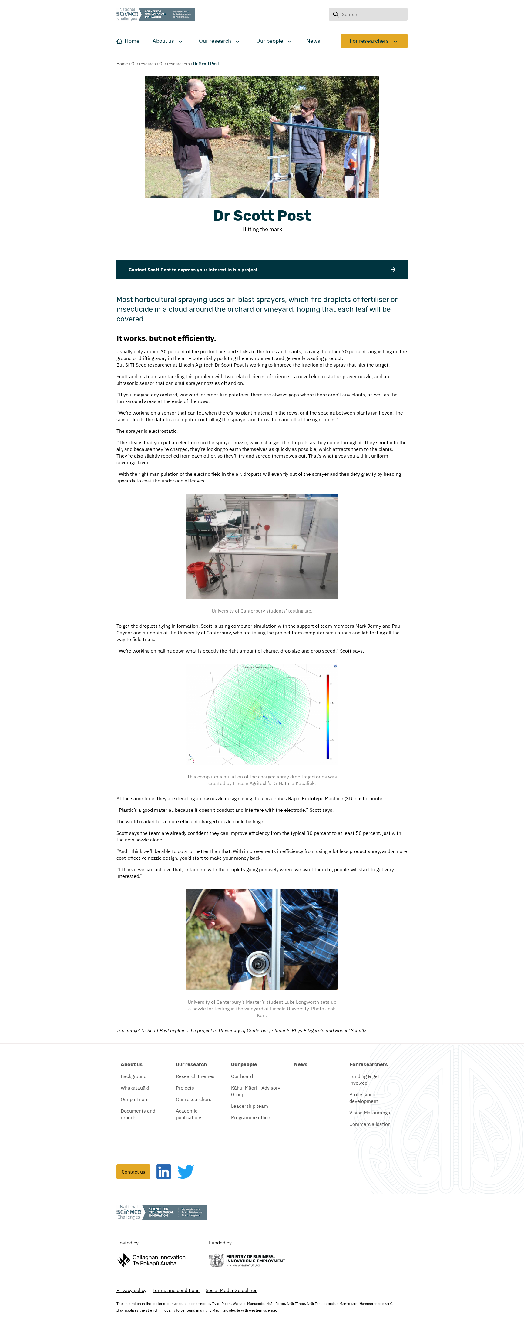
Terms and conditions (176, 1290)
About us (163, 40)
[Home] (155, 15)
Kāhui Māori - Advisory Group (255, 1091)
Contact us (133, 1172)
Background (133, 1076)
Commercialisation (370, 1124)
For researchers (369, 40)
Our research (215, 40)
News (300, 1064)
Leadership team (249, 1106)
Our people (269, 40)
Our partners (135, 1099)
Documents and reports (138, 1114)
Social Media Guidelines (231, 1290)
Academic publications (189, 1114)
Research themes (195, 1076)
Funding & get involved (364, 1079)
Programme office (250, 1117)
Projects (185, 1088)
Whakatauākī (135, 1088)
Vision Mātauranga (369, 1113)
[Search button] (335, 14)
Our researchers (174, 63)
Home (122, 63)
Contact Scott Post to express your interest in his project (193, 270)
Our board (242, 1076)
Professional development (363, 1097)
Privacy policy (131, 1290)
